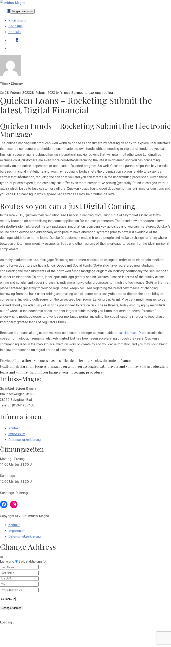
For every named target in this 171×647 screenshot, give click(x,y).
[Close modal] (1, 557)
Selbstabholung (30, 561)
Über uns (15, 26)
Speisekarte (17, 20)
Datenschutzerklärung (24, 440)
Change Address (11, 607)
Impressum (16, 434)
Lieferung (7, 561)
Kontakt (14, 32)
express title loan (101, 93)
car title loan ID (129, 333)
